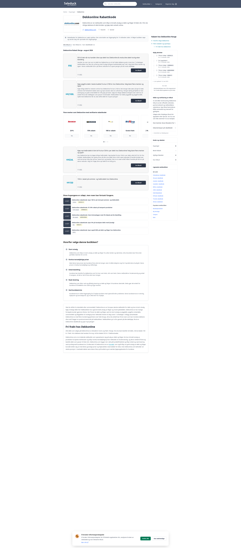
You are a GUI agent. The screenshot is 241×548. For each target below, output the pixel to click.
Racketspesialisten (158, 208)
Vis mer (164, 86)
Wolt (154, 217)
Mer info (84, 542)
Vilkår (80, 74)
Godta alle (145, 538)
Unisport (155, 214)
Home (65, 12)
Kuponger (72, 12)
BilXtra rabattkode (157, 187)
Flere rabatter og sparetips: (162, 44)
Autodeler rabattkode (158, 184)
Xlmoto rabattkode (158, 202)
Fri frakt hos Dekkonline (163, 47)
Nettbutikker (147, 4)
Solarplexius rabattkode (159, 175)
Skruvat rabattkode (158, 178)
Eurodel (111, 344)
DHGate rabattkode (158, 196)
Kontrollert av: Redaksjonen (161, 133)
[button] (171, 4)
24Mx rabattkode (157, 190)
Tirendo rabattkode (158, 199)
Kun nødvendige (159, 538)
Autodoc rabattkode (158, 181)
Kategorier (158, 4)
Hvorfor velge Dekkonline (161, 41)
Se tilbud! (138, 70)
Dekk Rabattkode (157, 193)
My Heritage (156, 211)
